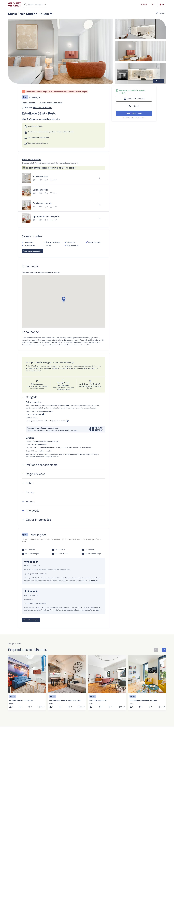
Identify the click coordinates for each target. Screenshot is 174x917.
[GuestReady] (14, 4)
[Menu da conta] (162, 4)
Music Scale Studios (42, 107)
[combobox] (35, 4)
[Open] (45, 4)
